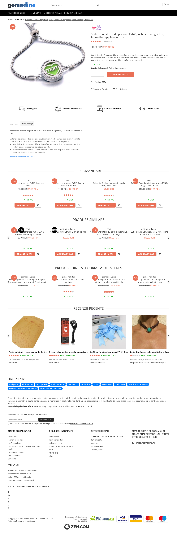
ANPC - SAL (53, 453)
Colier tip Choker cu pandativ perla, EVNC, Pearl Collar (109, 184)
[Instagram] (8, 508)
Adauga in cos (120, 74)
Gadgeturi (14, 384)
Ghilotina (85, 384)
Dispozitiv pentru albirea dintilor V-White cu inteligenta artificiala (109, 280)
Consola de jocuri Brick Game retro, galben (68, 280)
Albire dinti (27, 384)
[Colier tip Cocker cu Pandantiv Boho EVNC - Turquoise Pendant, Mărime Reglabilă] (149, 332)
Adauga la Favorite (101, 89)
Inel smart (120, 384)
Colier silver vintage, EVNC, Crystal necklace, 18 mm (68, 184)
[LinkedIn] (8, 502)
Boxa (96, 384)
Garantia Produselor (16, 452)
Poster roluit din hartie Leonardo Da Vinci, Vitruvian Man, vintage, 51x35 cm (45, 352)
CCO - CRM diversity (68, 229)
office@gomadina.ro (145, 442)
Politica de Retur (56, 443)
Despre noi (12, 436)
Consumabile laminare (50, 388)
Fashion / (19, 19)
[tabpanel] (47, 62)
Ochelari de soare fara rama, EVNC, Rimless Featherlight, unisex (27, 233)
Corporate (12, 459)
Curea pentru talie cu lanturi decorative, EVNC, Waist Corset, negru (109, 233)
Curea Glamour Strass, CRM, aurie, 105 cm (68, 233)
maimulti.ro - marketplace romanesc (22, 470)
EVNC (28, 180)
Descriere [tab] (14, 124)
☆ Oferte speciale (52, 13)
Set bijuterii (41, 384)
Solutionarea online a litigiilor (61, 446)
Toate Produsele (17, 13)
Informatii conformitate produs (22, 156)
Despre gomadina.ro (19, 431)
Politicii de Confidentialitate (81, 423)
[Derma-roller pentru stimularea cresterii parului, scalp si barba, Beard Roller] (68, 332)
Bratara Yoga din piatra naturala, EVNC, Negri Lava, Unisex (149, 184)
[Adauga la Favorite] (38, 205)
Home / (11, 19)
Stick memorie (57, 384)
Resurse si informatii (61, 431)
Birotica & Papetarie (138, 384)
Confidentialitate (14, 443)
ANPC (51, 449)
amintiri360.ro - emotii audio (19, 477)
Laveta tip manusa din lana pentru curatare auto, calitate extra (149, 280)
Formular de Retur (56, 440)
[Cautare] (97, 5)
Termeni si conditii (15, 440)
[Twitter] (8, 498)
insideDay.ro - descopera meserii (21, 480)
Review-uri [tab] (27, 124)
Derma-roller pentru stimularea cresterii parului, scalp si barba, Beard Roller (85, 352)
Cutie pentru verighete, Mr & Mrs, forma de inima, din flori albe (149, 233)
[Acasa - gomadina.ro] (21, 5)
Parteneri (13, 464)
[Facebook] (8, 492)
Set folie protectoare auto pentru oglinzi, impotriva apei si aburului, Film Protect (28, 280)
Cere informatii (121, 89)
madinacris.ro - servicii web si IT (20, 473)
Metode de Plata (14, 455)
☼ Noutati (35, 13)
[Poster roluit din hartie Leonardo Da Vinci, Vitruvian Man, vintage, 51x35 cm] (28, 332)
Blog (51, 456)
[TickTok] (8, 505)
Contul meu (54, 436)
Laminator (73, 384)
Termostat (107, 384)
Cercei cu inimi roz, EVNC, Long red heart (28, 184)
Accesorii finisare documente (23, 388)
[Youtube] (8, 495)
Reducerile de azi (73, 13)
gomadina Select (28, 277)
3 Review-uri (107, 41)
